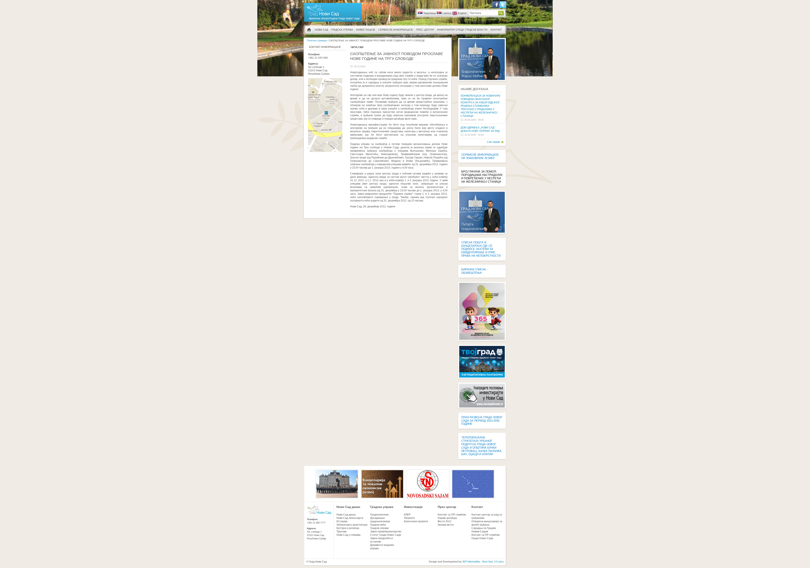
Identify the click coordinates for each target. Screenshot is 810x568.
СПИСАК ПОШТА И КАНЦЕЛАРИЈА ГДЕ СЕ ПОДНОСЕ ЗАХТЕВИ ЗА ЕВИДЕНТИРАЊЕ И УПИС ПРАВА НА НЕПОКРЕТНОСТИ (481, 249)
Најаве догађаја (474, 89)
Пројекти (409, 518)
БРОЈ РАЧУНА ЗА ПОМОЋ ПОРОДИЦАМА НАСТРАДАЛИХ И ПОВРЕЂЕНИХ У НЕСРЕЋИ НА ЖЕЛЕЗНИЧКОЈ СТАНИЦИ (482, 176)
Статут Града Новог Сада (385, 534)
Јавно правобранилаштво (385, 531)
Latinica (446, 13)
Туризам (341, 531)
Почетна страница (309, 30)
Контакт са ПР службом (452, 514)
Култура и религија (347, 528)
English (462, 13)
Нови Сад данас (348, 507)
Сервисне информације (395, 29)
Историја (341, 521)
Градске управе (379, 528)
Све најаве (493, 141)
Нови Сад (321, 29)
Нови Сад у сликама (348, 534)
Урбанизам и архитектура (351, 524)
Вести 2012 (444, 521)
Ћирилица (429, 13)
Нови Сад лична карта (349, 518)
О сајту (499, 561)
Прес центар (425, 29)
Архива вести (446, 524)
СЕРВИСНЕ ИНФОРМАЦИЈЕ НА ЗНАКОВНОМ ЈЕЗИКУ (480, 156)
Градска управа (342, 29)
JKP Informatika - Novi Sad (477, 561)
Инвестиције (365, 29)
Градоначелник (379, 514)
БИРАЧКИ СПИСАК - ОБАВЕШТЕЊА (474, 271)
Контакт (496, 29)
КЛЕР (407, 514)
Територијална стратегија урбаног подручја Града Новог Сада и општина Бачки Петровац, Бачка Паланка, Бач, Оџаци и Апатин (481, 446)
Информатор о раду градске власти (462, 29)
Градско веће (378, 524)
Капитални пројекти (416, 521)
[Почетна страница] (333, 21)
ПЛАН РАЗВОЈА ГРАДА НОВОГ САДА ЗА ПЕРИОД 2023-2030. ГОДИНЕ (481, 421)
